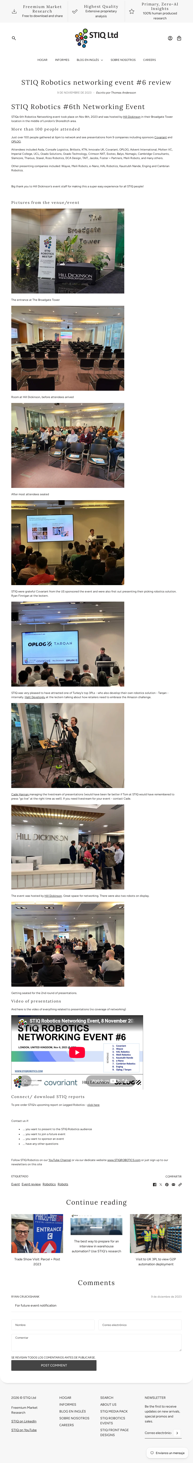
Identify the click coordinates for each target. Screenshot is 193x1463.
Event (15, 1184)
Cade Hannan (20, 794)
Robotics (49, 1184)
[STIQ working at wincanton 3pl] (156, 1233)
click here (93, 1105)
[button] (180, 1184)
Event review (31, 1184)
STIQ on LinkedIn (23, 1421)
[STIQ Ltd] (96, 38)
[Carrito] (179, 38)
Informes (67, 1405)
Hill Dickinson (132, 116)
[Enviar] (177, 1433)
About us (108, 1405)
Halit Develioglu (35, 697)
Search (106, 1398)
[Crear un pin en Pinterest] (166, 1184)
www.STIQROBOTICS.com (124, 1160)
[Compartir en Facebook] (154, 1184)
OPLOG (16, 141)
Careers (66, 1425)
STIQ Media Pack (114, 1411)
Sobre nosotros (74, 1418)
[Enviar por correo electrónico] (173, 1184)
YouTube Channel (59, 1160)
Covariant (160, 137)
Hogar (65, 1398)
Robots (63, 1184)
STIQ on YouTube (24, 1430)
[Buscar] (13, 38)
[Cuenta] (170, 38)
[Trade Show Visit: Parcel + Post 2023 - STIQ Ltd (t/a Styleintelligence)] (37, 1233)
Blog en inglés (72, 1411)
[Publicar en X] (161, 1184)
